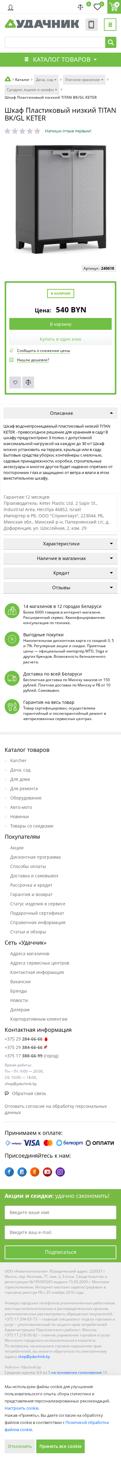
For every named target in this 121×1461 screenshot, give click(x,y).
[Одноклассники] (34, 1172)
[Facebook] (9, 1172)
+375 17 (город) (31, 1056)
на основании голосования (76, 1372)
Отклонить (20, 1446)
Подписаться (60, 1252)
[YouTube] (47, 1172)
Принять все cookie (60, 1446)
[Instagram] (60, 1172)
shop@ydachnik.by (34, 1356)
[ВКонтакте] (22, 1172)
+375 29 (24, 1039)
